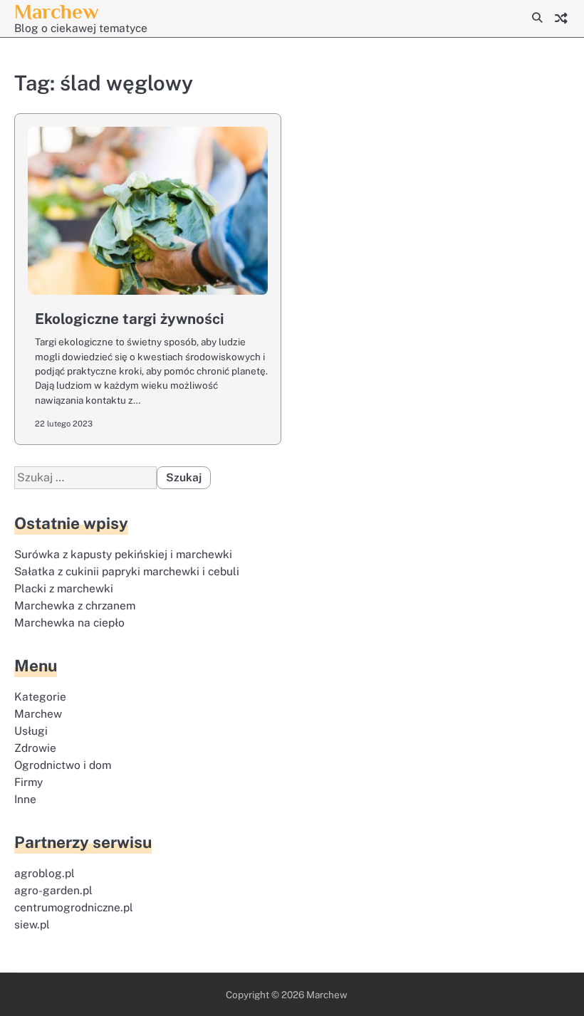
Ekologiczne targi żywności (129, 319)
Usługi (31, 730)
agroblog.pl (44, 872)
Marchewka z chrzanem (74, 605)
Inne (25, 798)
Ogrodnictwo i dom (62, 764)
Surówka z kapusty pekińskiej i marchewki (123, 554)
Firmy (28, 781)
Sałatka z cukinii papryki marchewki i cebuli (126, 571)
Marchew (56, 11)
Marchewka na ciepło (69, 622)
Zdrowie (35, 747)
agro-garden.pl (53, 890)
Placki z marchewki (63, 588)
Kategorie (40, 696)
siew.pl (32, 924)
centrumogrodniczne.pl (73, 907)
